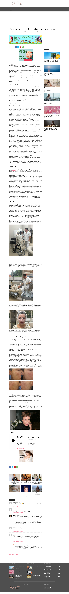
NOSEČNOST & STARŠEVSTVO (48, 8)
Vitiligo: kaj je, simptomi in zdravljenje (15, 492)
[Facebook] (16, 47)
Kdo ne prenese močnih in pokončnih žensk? (50, 103)
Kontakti (52, 593)
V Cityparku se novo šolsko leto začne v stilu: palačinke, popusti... (51, 61)
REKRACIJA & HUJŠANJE (33, 8)
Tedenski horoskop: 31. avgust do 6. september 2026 (51, 116)
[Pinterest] (20, 47)
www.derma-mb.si (20, 448)
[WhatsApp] (23, 47)
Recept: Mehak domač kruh (36, 575)
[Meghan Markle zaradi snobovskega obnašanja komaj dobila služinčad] (52, 83)
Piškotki (55, 593)
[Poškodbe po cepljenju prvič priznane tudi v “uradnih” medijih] (29, 572)
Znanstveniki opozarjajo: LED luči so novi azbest (19, 567)
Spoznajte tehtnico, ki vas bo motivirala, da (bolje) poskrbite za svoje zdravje (14, 482)
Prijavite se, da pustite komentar (18, 506)
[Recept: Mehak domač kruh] (29, 576)
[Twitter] (18, 47)
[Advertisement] (34, 19)
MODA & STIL (26, 8)
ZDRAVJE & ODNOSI (40, 8)
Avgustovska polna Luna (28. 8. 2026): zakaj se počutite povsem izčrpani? (51, 74)
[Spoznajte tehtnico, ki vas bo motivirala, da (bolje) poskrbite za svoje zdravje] (14, 477)
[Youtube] (50, 588)
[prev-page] (24, 496)
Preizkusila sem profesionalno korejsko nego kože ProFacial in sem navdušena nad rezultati (37, 482)
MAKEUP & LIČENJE (20, 8)
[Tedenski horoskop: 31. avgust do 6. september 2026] (52, 110)
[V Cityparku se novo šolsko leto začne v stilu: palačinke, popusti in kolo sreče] (52, 55)
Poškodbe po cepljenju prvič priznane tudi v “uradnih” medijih (36, 572)
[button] (58, 8)
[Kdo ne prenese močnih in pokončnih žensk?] (52, 97)
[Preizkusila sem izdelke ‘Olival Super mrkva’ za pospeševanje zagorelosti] (26, 477)
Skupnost (11, 10)
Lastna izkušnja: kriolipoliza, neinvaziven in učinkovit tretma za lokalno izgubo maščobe (36, 493)
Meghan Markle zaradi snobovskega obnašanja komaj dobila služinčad (51, 89)
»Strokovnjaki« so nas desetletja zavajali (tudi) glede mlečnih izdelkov (51, 129)
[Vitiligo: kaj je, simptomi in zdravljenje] (14, 488)
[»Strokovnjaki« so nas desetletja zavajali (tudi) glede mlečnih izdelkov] (52, 123)
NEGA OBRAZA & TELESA (13, 8)
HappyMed (14, 170)
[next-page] (26, 496)
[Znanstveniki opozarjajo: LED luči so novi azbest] (11, 567)
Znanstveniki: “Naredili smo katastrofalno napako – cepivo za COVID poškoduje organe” (37, 567)
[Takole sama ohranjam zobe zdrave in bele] (26, 488)
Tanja (16, 543)
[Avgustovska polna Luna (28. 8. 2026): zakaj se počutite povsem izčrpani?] (52, 68)
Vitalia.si (58, 593)
